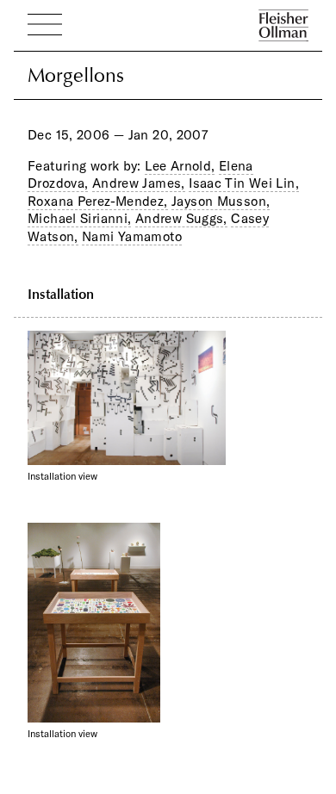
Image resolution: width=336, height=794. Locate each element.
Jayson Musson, (220, 201)
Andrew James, (138, 183)
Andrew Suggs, (181, 218)
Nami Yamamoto (132, 236)
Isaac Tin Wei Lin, (244, 183)
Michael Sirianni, (79, 218)
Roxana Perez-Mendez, (98, 201)
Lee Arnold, (180, 166)
